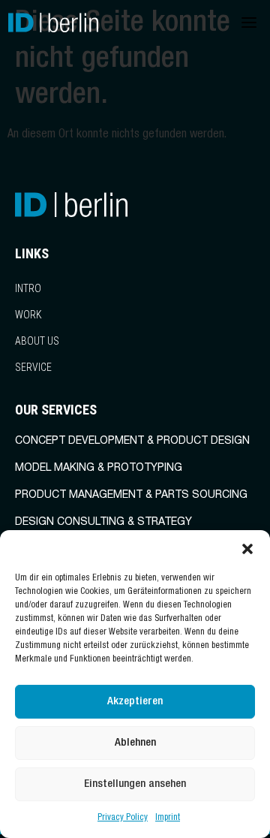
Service (33, 367)
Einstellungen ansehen (135, 784)
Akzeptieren (135, 701)
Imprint (167, 817)
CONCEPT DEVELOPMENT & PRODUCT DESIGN (132, 441)
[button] (247, 548)
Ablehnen (135, 743)
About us (37, 341)
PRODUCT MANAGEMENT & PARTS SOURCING (131, 495)
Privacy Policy (123, 817)
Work (28, 315)
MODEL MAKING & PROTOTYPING (98, 468)
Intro (28, 288)
